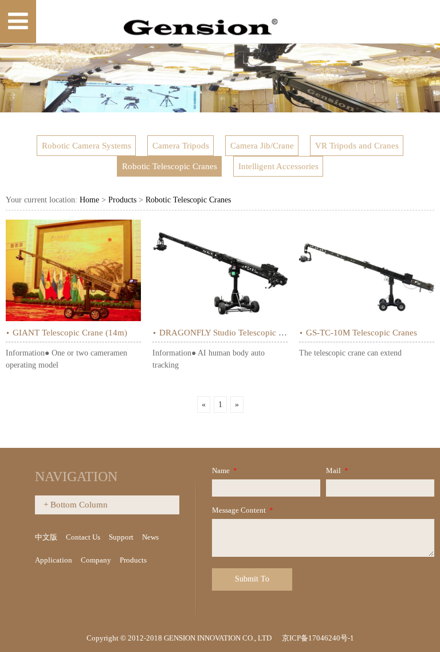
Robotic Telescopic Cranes (169, 166)
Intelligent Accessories (278, 166)
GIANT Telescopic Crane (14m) (70, 332)
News (150, 537)
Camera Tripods (180, 145)
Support (121, 537)
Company (96, 560)
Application (53, 560)
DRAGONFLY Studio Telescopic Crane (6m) (239, 332)
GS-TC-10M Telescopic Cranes (361, 332)
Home (89, 200)
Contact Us (83, 537)
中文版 (46, 537)
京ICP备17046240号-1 (318, 638)
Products (122, 200)
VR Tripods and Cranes (357, 145)
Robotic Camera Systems (86, 145)
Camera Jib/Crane (262, 145)
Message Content (242, 510)
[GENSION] (220, 22)
